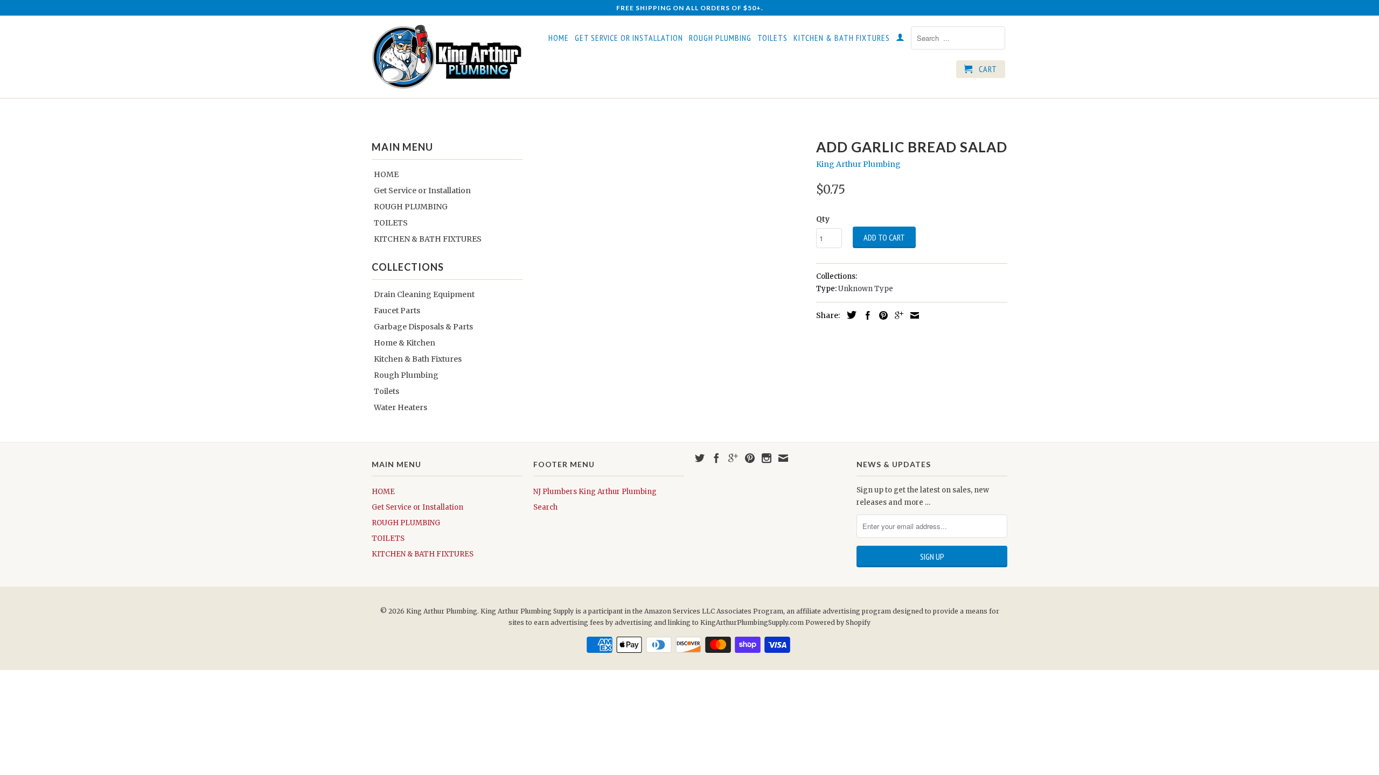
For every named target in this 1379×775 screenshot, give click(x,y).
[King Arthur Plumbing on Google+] (733, 458)
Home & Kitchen (404, 343)
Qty (823, 219)
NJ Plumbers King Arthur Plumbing (595, 491)
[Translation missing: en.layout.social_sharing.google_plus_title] (896, 315)
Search (545, 507)
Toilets (386, 391)
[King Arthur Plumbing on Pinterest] (750, 458)
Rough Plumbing (406, 375)
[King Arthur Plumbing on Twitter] (700, 458)
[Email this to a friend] (912, 315)
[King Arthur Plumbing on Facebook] (716, 458)
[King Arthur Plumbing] (447, 57)
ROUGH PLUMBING (720, 38)
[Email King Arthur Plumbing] (783, 458)
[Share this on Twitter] (848, 315)
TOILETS (772, 38)
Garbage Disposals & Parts (423, 327)
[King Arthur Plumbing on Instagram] (766, 458)
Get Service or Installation (629, 38)
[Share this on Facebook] (865, 315)
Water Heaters (400, 407)
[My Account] (900, 39)
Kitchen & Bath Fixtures (418, 359)
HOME (558, 38)
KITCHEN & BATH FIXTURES (841, 38)
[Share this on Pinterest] (881, 315)
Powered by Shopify (837, 622)
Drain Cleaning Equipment (424, 294)
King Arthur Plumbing (858, 164)
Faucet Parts (397, 310)
